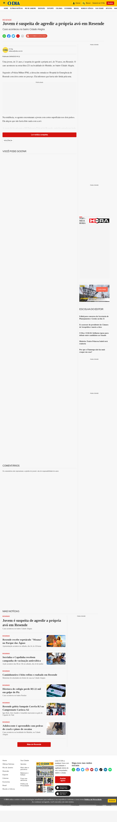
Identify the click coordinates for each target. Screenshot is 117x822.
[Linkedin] (105, 769)
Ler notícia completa (39, 135)
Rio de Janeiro (30, 8)
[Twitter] (82, 769)
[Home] (13, 5)
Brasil (76, 8)
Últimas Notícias (16, 8)
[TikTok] (101, 769)
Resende (7, 20)
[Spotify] (110, 769)
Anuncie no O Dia (98, 3)
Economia (68, 8)
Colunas (59, 8)
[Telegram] (96, 769)
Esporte (50, 8)
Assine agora (63, 780)
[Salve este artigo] (18, 36)
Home (6, 8)
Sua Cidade (99, 8)
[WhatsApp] (73, 769)
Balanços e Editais (24, 774)
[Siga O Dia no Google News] (36, 36)
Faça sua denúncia (23, 779)
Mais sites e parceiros (24, 768)
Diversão (41, 8)
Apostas (109, 8)
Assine (110, 3)
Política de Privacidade (24, 785)
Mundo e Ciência (87, 8)
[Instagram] (87, 769)
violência (8, 140)
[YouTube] (91, 769)
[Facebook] (78, 769)
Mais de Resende (34, 744)
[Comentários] (22, 36)
